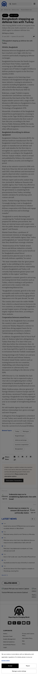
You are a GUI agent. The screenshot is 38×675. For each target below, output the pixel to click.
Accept (10, 666)
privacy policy (6, 660)
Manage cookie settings (19, 671)
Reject (28, 666)
